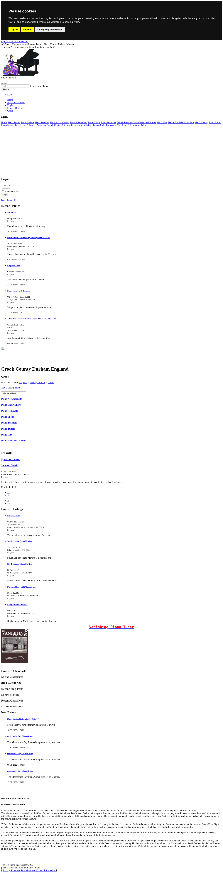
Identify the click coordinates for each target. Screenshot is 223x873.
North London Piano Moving (19, 564)
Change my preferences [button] (49, 29)
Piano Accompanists (59, 122)
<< (8, 492)
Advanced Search (45, 125)
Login (10, 94)
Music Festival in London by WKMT (23, 719)
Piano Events (20, 125)
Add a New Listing (137, 125)
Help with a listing (82, 125)
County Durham (37, 382)
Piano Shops (94, 122)
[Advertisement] (92, 153)
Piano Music (7, 125)
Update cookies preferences (14, 41)
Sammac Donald (9, 465)
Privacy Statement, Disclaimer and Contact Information (29, 870)
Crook (51, 382)
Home (10, 99)
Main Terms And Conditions (113, 125)
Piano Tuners (14, 122)
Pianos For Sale (175, 122)
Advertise (31, 125)
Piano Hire (162, 122)
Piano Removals (108, 122)
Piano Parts (188, 122)
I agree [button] (14, 29)
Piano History (201, 122)
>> (8, 503)
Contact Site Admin (63, 125)
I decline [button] (27, 29)
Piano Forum (215, 122)
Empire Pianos (13, 265)
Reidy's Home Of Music (17, 604)
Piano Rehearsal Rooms (144, 122)
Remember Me (11, 191)
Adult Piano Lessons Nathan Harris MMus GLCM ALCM (31, 319)
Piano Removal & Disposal (18, 291)
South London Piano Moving (19, 541)
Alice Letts (11, 212)
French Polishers (125, 122)
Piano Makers (27, 122)
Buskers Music (13, 516)
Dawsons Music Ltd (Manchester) (21, 587)
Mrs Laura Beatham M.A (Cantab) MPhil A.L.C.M (28, 237)
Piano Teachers (42, 122)
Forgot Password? (8, 200)
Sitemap (96, 125)
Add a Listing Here (10, 387)
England (23, 382)
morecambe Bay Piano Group (20, 736)
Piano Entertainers (78, 122)
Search (5, 89)
